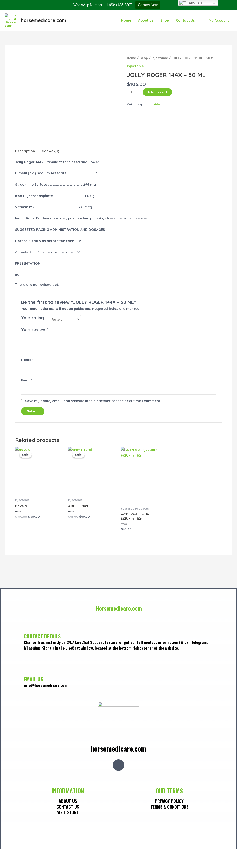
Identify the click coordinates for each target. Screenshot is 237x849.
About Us (145, 20)
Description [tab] (25, 151)
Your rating (34, 317)
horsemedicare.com (43, 20)
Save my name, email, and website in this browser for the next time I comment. (93, 401)
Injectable (160, 58)
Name (27, 359)
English (194, 2)
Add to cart (157, 92)
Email (26, 380)
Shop (164, 20)
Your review (34, 329)
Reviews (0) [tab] (49, 151)
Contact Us (185, 20)
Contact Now (148, 5)
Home (126, 20)
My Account (219, 20)
